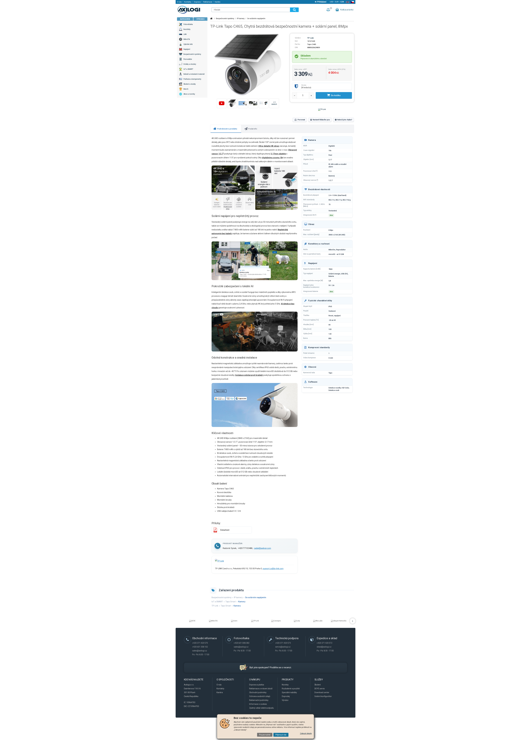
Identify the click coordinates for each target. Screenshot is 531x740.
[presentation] (225, 129)
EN (347, 2)
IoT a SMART (217, 601)
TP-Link (310, 38)
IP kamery (240, 18)
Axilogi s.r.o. (192, 10)
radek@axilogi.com (262, 548)
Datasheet (224, 530)
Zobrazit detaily (306, 733)
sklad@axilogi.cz (324, 647)
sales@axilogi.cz (199, 651)
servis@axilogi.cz (282, 647)
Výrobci (200, 19)
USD (331, 2)
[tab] (225, 129)
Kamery (241, 601)
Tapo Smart (230, 601)
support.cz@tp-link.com (273, 568)
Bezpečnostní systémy (225, 18)
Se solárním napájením (256, 18)
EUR (337, 2)
